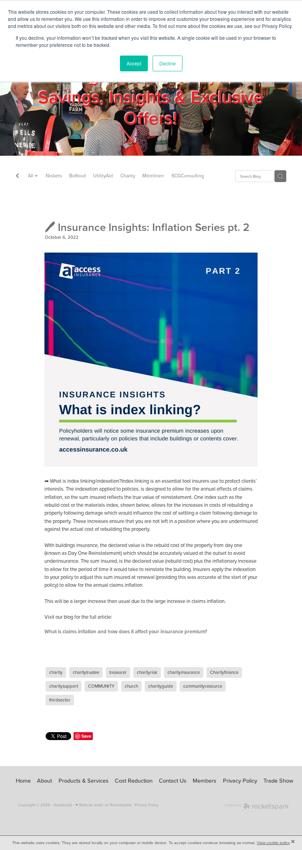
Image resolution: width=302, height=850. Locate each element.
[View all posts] (17, 176)
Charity (127, 175)
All (31, 175)
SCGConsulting (187, 175)
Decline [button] (167, 63)
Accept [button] (134, 63)
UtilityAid (103, 175)
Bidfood (77, 175)
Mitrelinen (153, 175)
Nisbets (54, 175)
